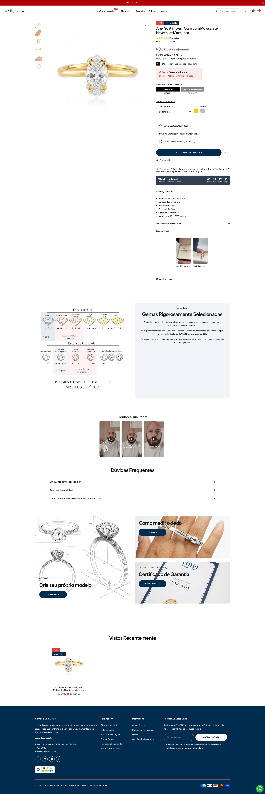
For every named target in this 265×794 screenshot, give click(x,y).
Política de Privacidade (143, 730)
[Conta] (246, 11)
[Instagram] (45, 759)
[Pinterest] (58, 759)
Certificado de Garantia (143, 739)
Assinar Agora (211, 737)
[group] (97, 75)
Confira (152, 532)
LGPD (135, 734)
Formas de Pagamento (111, 744)
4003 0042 (40, 747)
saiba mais (53, 594)
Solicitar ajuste (108, 730)
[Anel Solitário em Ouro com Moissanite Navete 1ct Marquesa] (69, 665)
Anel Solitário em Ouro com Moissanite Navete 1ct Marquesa (68, 688)
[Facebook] (38, 759)
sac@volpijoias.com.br (45, 751)
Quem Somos (138, 725)
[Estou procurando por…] (217, 11)
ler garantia (152, 583)
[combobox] (227, 11)
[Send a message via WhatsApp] (260, 789)
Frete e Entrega (108, 739)
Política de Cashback (111, 748)
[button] (95, 3)
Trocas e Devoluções (110, 734)
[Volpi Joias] (14, 11)
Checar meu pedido (110, 725)
